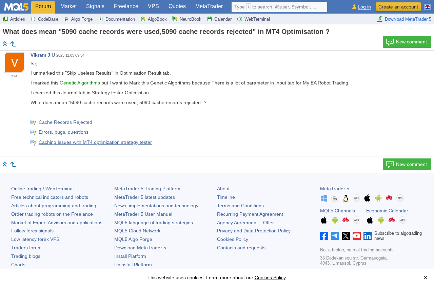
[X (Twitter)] (346, 236)
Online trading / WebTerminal (42, 188)
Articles (17, 19)
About (223, 188)
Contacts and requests (241, 247)
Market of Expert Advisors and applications (56, 222)
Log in (364, 6)
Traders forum (26, 247)
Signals (95, 6)
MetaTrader (209, 6)
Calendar (223, 19)
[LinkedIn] (367, 236)
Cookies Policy (232, 239)
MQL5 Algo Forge (133, 239)
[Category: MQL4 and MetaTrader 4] (13, 43)
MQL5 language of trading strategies (153, 222)
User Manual (143, 214)
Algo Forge (82, 19)
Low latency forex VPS (35, 239)
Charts (18, 264)
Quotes (177, 6)
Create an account (398, 6)
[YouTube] (357, 236)
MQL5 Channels (337, 210)
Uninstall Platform (133, 264)
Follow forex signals (32, 230)
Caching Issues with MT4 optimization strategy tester (95, 142)
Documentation (120, 19)
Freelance (126, 6)
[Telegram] (335, 236)
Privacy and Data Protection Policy (254, 230)
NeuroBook (190, 19)
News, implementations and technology (156, 205)
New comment (411, 41)
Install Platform (130, 256)
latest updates (144, 197)
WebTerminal (257, 19)
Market (68, 6)
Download (140, 247)
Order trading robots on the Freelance (52, 214)
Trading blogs (25, 256)
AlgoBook (157, 19)
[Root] (5, 43)
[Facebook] (324, 236)
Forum (43, 6)
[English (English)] (427, 4)
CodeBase (48, 19)
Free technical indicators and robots (49, 197)
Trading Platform (147, 188)
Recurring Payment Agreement (250, 214)
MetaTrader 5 (334, 188)
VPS (153, 6)
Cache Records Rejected (65, 122)
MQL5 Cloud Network (137, 230)
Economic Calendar (387, 210)
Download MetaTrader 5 (408, 19)
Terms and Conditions (240, 205)
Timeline (226, 197)
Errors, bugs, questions (63, 132)
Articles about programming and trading (53, 205)
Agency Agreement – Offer (245, 222)
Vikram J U (43, 55)
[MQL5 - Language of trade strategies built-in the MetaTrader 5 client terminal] (16, 7)
